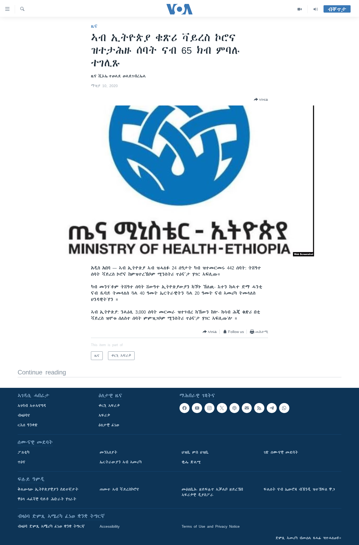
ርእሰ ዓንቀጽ (28, 425)
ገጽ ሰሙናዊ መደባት (281, 452)
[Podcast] (234, 408)
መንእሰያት (108, 452)
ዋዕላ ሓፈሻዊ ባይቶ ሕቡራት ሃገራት (47, 499)
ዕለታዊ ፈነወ (109, 425)
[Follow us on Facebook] (184, 408)
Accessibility (110, 526)
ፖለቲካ (23, 452)
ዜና (94, 26)
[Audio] (316, 9)
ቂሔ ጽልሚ (191, 462)
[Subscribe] (247, 408)
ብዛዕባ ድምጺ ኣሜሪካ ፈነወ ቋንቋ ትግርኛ (51, 526)
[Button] (261, 99)
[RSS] (259, 408)
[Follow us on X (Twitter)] (222, 408)
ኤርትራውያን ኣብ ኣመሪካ (121, 462)
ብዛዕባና (24, 415)
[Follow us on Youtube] (197, 408)
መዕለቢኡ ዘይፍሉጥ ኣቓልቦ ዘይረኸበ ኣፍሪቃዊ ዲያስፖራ (212, 492)
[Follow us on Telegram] (272, 408)
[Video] (300, 9)
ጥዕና (21, 462)
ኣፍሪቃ (104, 415)
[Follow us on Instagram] (209, 408)
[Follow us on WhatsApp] (284, 408)
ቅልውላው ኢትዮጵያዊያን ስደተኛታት (48, 489)
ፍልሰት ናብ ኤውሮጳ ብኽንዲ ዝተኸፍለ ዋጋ (299, 489)
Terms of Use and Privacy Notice (211, 526)
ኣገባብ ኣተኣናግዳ (32, 405)
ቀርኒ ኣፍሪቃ (109, 405)
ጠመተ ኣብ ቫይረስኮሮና (119, 489)
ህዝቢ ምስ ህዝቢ (195, 452)
